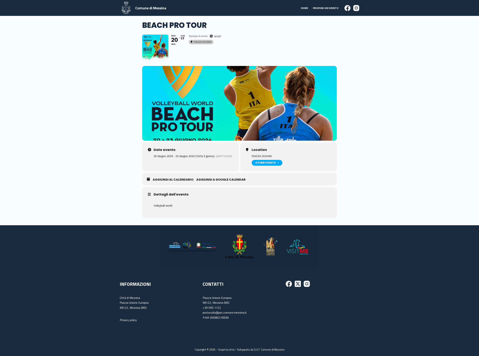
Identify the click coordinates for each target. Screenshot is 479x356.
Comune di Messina (150, 8)
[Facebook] (347, 8)
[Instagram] (356, 8)
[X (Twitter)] (298, 284)
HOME (304, 8)
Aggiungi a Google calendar (221, 180)
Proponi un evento (325, 8)
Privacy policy (128, 320)
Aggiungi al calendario (173, 180)
